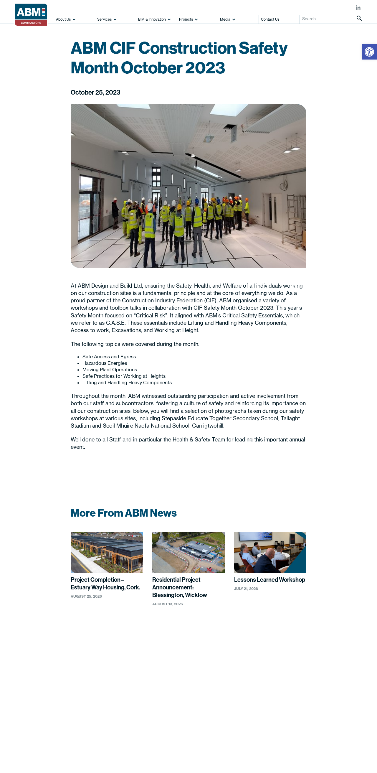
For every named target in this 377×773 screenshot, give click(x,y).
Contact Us (270, 19)
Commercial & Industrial (188, 693)
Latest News (227, 654)
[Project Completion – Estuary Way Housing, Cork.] (107, 552)
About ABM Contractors (27, 656)
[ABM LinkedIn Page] (358, 8)
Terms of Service (281, 654)
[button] (369, 52)
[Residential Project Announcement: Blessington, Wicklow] (188, 552)
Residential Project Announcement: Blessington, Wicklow (179, 587)
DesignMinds (171, 753)
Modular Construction (86, 673)
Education (175, 654)
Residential (176, 663)
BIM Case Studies (133, 663)
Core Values (27, 689)
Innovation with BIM (134, 654)
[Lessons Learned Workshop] (270, 552)
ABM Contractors (47, 753)
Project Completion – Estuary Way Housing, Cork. (105, 583)
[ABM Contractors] (33, 12)
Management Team (34, 669)
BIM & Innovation (152, 19)
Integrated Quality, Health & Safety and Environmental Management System (36, 707)
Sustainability (28, 726)
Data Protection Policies (288, 663)
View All (173, 713)
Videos (222, 663)
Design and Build (82, 663)
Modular (173, 703)
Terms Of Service (56, 762)
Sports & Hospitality (184, 683)
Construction (78, 654)
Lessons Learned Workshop (269, 579)
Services (104, 19)
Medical (173, 673)
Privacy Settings (93, 762)
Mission (23, 679)
